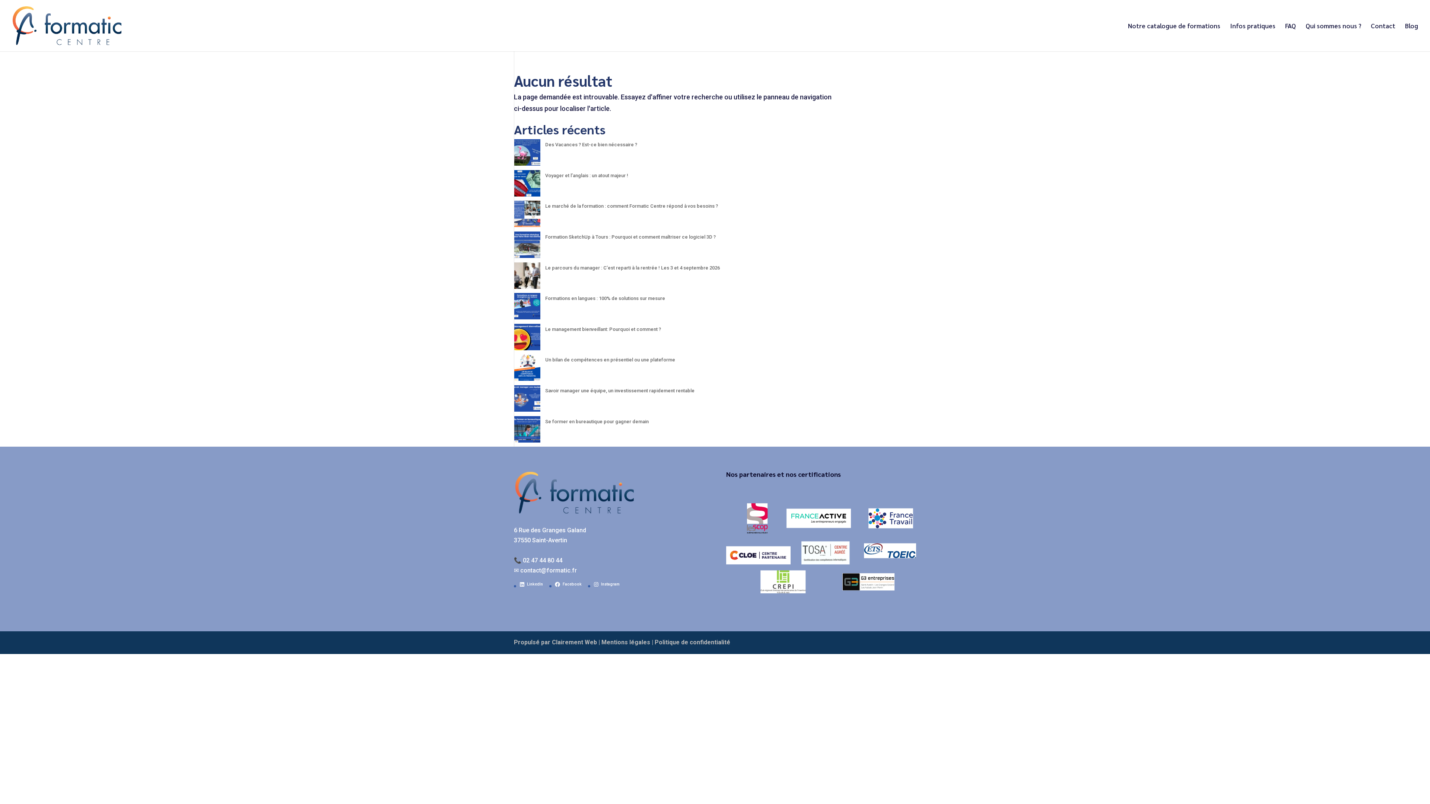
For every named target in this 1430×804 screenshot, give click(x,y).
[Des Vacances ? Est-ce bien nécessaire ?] (527, 154)
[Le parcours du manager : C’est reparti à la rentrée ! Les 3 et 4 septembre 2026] (527, 277)
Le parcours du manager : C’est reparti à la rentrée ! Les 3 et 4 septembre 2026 (632, 268)
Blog (1411, 26)
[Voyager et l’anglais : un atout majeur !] (527, 185)
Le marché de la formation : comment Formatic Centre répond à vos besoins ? (631, 206)
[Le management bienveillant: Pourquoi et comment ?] (527, 339)
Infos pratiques (1252, 26)
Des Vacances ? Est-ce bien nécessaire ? (591, 144)
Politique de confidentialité (692, 642)
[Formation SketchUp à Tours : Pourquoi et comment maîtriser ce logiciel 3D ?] (527, 247)
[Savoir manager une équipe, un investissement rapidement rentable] (527, 400)
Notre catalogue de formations (1174, 26)
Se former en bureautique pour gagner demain (597, 421)
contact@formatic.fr (548, 570)
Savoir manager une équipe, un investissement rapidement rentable (620, 390)
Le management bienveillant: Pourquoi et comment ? (603, 329)
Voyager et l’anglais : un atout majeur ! (586, 175)
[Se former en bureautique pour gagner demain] (527, 431)
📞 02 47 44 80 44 (538, 560)
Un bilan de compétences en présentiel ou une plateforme (610, 360)
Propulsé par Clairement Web (555, 642)
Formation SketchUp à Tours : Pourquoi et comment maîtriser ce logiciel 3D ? (630, 237)
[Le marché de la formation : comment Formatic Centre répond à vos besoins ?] (527, 216)
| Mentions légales (624, 642)
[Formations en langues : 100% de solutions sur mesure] (527, 308)
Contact (1383, 26)
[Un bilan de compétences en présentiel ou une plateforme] (527, 369)
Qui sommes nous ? (1333, 26)
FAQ (1290, 26)
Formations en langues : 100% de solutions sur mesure (605, 298)
